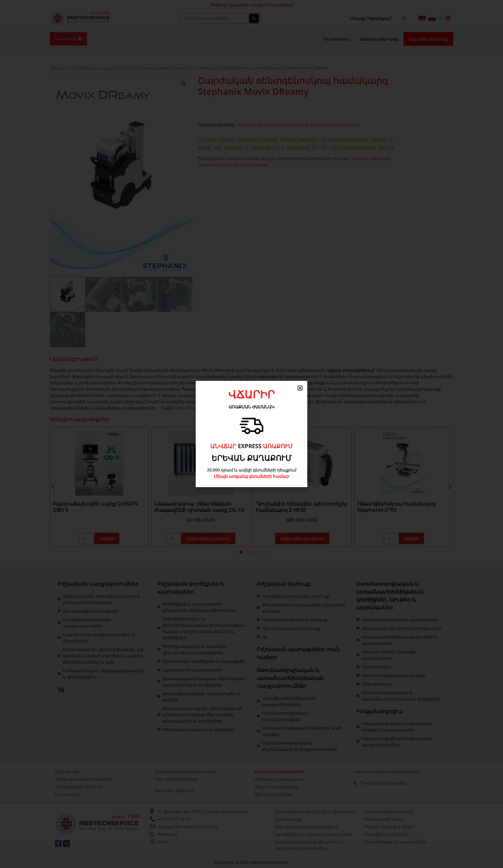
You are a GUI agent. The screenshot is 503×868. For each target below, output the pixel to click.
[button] (300, 388)
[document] (251, 434)
